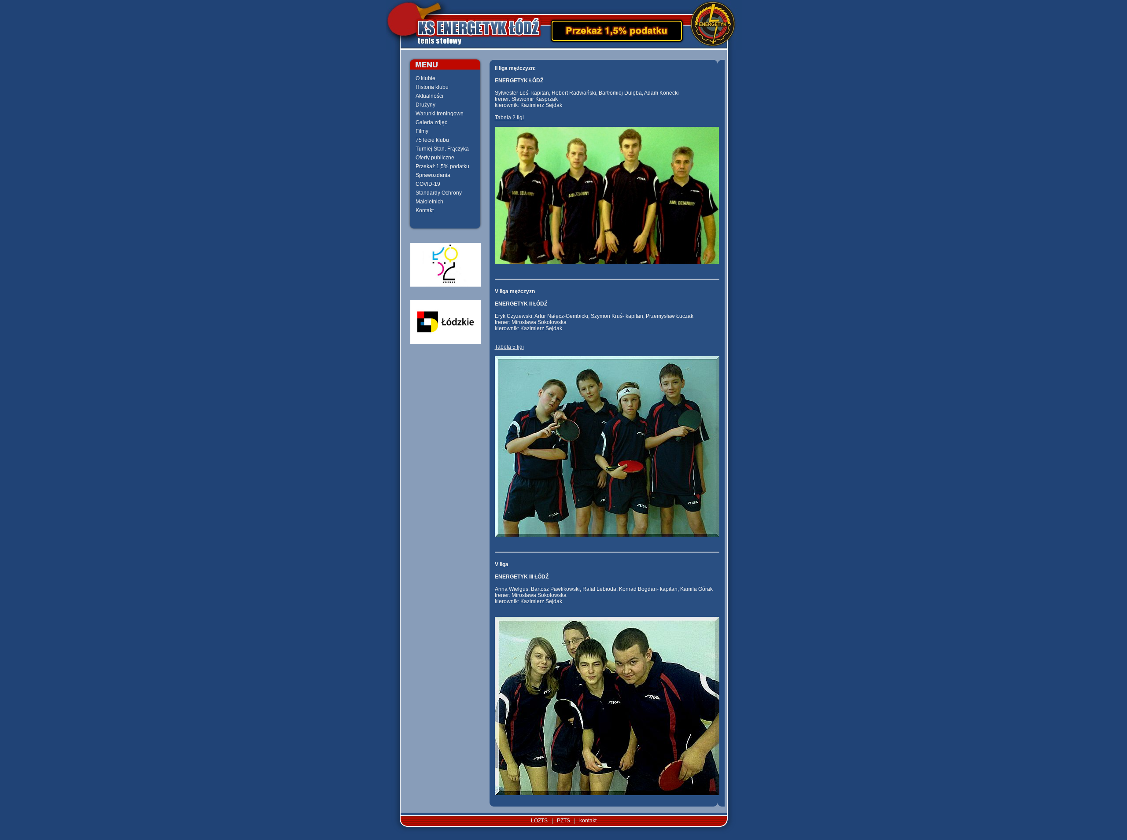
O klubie (425, 78)
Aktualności (429, 96)
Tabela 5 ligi (509, 347)
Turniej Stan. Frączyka (442, 149)
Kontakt (425, 210)
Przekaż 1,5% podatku (442, 166)
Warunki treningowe (440, 114)
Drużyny (425, 105)
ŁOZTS (539, 821)
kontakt (588, 821)
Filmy (422, 131)
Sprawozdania (433, 175)
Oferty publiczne (435, 158)
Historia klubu (432, 87)
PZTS (563, 821)
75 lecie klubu (432, 140)
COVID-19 (428, 184)
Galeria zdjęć (431, 122)
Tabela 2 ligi (509, 117)
